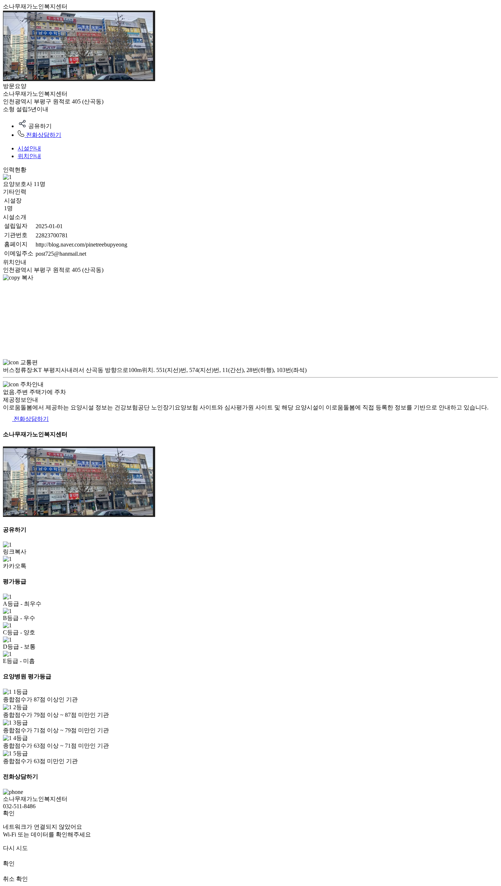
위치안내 (29, 156)
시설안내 (29, 148)
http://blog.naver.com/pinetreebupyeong (81, 244)
